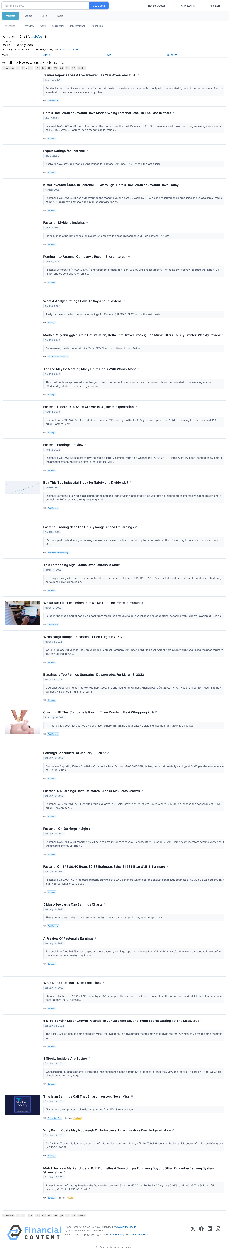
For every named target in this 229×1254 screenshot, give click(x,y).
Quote (46, 55)
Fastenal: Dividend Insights (65, 222)
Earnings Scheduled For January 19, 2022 (76, 753)
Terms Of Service (139, 1234)
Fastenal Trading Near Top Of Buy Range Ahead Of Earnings (90, 527)
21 (67, 68)
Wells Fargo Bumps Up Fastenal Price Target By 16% (84, 637)
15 (31, 68)
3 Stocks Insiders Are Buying (67, 1058)
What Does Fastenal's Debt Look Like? (74, 983)
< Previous (8, 68)
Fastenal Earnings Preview (65, 445)
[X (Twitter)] (193, 1233)
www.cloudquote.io (125, 1226)
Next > (81, 68)
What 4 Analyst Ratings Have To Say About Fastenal (84, 301)
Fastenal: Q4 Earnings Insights (68, 829)
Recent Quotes (156, 5)
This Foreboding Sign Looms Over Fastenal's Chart (83, 565)
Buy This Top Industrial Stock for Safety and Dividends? (87, 482)
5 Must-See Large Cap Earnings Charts (74, 904)
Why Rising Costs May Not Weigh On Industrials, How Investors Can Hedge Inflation (109, 1130)
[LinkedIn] (209, 1233)
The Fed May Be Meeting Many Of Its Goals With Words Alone (91, 369)
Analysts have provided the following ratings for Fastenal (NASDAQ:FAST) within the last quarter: (104, 163)
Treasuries (97, 26)
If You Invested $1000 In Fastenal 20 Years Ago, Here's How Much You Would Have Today (112, 185)
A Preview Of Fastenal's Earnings (70, 938)
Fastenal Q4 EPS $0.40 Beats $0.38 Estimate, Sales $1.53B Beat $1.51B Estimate (105, 866)
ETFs (44, 16)
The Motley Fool (54, 1118)
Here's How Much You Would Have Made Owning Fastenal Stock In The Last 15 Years (109, 113)
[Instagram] (218, 1233)
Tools (60, 16)
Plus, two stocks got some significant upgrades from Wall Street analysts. (90, 1109)
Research (171, 55)
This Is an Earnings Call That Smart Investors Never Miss (88, 1096)
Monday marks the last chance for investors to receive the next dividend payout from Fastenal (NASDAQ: (109, 235)
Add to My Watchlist (70, 49)
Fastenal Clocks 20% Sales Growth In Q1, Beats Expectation (90, 407)
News (43, 26)
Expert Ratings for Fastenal (65, 151)
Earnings (77, 1118)
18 (49, 68)
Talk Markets (53, 101)
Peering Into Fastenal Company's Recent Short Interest (86, 256)
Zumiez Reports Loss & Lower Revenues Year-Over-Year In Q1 (91, 75)
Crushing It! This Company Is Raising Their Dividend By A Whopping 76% (100, 712)
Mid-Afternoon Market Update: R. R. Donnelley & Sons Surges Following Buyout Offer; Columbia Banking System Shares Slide (128, 1170)
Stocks (28, 16)
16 (37, 68)
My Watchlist (187, 5)
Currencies (58, 26)
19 (55, 68)
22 (73, 68)
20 (61, 68)
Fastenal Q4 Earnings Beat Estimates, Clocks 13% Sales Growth (93, 791)
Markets (10, 16)
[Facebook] (201, 1233)
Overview (28, 26)
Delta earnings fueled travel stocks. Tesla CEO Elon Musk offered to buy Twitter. (94, 348)
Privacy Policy (117, 1234)
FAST (40, 36)
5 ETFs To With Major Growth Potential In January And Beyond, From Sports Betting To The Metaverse (123, 1021)
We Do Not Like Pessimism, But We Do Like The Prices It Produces (95, 603)
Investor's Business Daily (58, 357)
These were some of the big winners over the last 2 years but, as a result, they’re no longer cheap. (105, 917)
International (77, 26)
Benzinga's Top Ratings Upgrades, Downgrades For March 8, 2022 (95, 674)
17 (43, 68)
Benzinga (51, 138)
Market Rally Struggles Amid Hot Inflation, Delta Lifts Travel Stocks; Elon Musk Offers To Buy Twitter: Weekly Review (133, 335)
